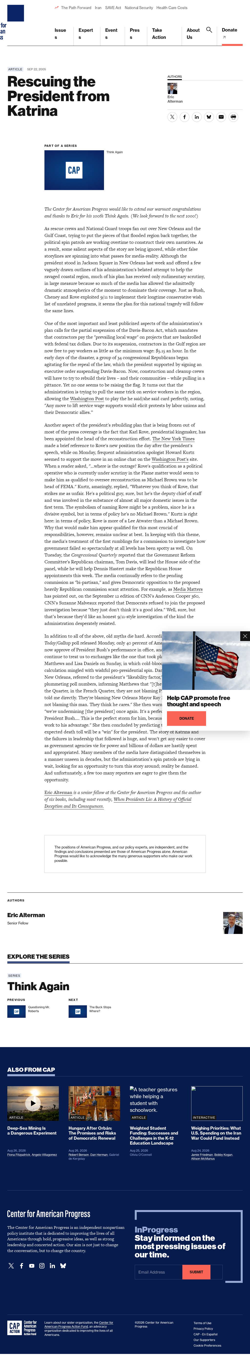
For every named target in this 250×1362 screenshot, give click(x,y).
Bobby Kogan (223, 1155)
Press (135, 33)
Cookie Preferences (207, 1345)
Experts (86, 33)
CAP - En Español (206, 1334)
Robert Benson (79, 1155)
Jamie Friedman (202, 1155)
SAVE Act (113, 7)
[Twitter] (11, 1266)
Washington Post (87, 398)
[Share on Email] (221, 117)
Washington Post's (170, 459)
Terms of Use (202, 1323)
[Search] (209, 36)
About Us (193, 33)
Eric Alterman (58, 792)
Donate (229, 30)
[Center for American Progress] (16, 23)
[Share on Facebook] (184, 117)
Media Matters (188, 589)
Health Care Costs (171, 7)
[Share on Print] (233, 117)
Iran (98, 7)
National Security (139, 7)
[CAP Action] (23, 1328)
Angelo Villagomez (44, 1155)
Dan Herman (99, 1155)
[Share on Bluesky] (209, 117)
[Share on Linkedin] (197, 117)
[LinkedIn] (52, 1266)
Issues (60, 33)
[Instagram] (42, 1266)
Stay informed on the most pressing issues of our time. (180, 1242)
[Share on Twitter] (172, 117)
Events (111, 33)
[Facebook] (21, 1266)
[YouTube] (32, 1266)
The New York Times (173, 438)
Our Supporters (204, 1340)
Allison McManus (203, 1158)
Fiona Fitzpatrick (18, 1155)
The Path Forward (76, 7)
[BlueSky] (63, 1266)
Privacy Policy (203, 1328)
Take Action (159, 33)
